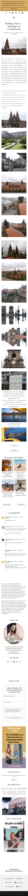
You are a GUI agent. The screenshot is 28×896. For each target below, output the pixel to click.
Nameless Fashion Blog (11, 566)
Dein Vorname (7, 702)
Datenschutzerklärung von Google (10, 593)
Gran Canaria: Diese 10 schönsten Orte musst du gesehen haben (20, 475)
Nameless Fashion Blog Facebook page (15, 567)
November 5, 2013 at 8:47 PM (17, 526)
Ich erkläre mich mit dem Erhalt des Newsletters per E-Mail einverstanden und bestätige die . (13, 710)
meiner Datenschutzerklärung (9, 592)
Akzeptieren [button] (14, 8)
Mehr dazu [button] (21, 5)
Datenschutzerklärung (10, 712)
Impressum (10, 894)
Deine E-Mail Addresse (10, 696)
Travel (20, 32)
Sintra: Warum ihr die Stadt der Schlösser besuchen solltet (8, 474)
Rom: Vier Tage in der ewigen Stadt (14, 788)
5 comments (14, 450)
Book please (8, 517)
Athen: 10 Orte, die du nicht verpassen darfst (20, 494)
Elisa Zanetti (8, 561)
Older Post (21, 504)
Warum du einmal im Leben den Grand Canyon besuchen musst (8, 494)
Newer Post (7, 504)
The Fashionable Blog (13, 892)
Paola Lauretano (9, 539)
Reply (6, 522)
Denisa (6, 526)
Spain (16, 32)
